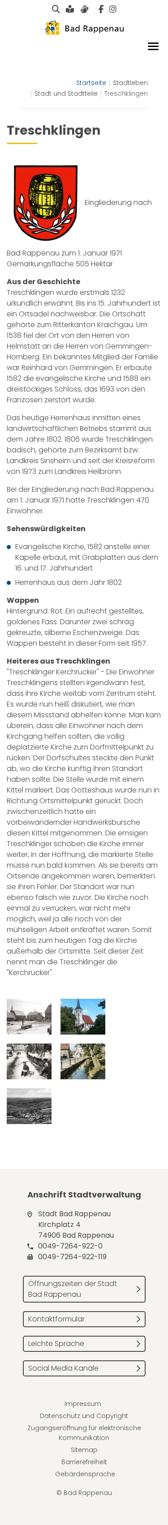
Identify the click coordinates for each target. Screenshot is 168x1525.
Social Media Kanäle (63, 1368)
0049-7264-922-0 (70, 1246)
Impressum (83, 1403)
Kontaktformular (56, 1319)
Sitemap (84, 1449)
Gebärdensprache (85, 1474)
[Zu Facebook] (101, 9)
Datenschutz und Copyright (84, 1415)
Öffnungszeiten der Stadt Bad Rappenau (72, 1288)
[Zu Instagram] (113, 9)
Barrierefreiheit (84, 1461)
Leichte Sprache (56, 1343)
